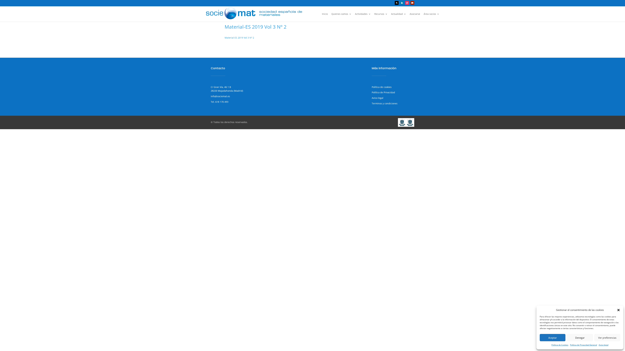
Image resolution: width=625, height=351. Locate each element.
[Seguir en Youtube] (412, 3)
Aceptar (552, 337)
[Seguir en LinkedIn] (402, 3)
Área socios (430, 14)
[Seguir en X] (397, 3)
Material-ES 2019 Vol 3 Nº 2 (239, 37)
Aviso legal (603, 345)
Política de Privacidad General (583, 345)
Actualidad (397, 14)
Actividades (361, 14)
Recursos (379, 14)
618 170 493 (221, 101)
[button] (618, 310)
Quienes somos (339, 14)
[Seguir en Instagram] (407, 3)
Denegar (580, 337)
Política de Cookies (559, 345)
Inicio (325, 14)
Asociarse (415, 14)
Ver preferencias (607, 337)
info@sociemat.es (220, 96)
